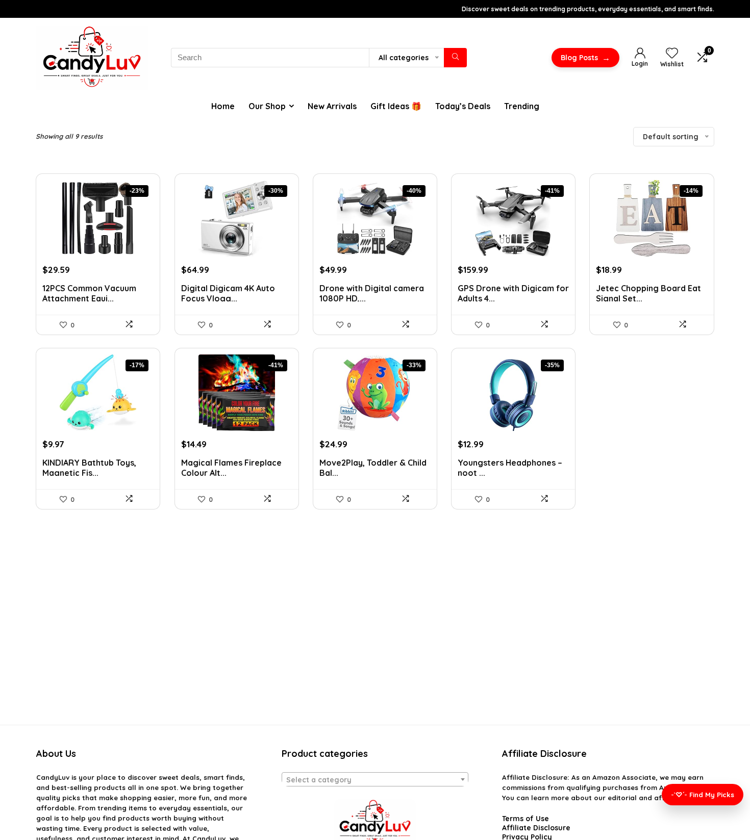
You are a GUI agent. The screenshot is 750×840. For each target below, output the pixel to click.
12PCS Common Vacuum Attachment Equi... (89, 293)
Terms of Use (525, 818)
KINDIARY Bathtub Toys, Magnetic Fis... (89, 467)
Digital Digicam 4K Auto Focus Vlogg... (228, 293)
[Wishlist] (672, 53)
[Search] (455, 57)
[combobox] (375, 779)
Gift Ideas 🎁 (395, 106)
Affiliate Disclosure (536, 827)
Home (223, 106)
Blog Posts (585, 58)
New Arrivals (332, 106)
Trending (521, 106)
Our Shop (267, 106)
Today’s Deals (462, 106)
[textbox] (374, 780)
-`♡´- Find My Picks (702, 795)
